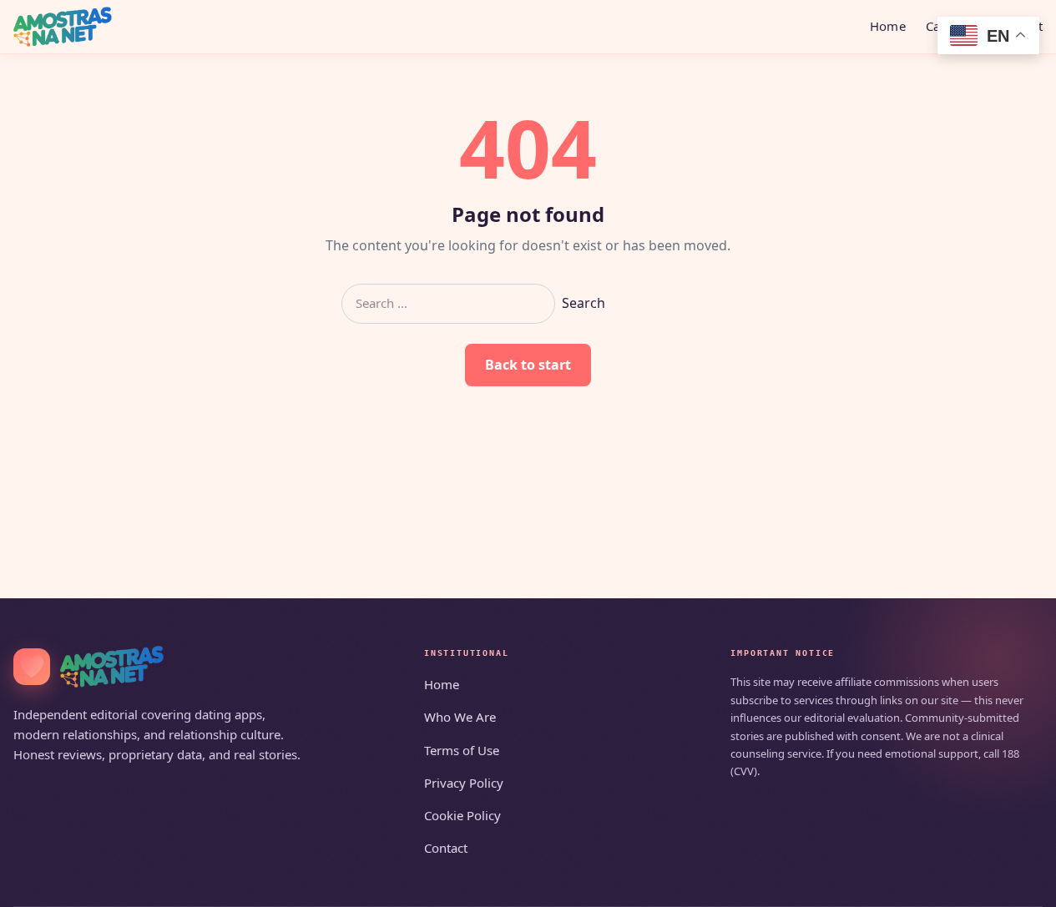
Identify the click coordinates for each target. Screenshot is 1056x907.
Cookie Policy (462, 815)
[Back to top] (1019, 883)
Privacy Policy (463, 782)
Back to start (528, 364)
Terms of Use (461, 750)
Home (888, 26)
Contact (445, 847)
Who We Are (460, 716)
